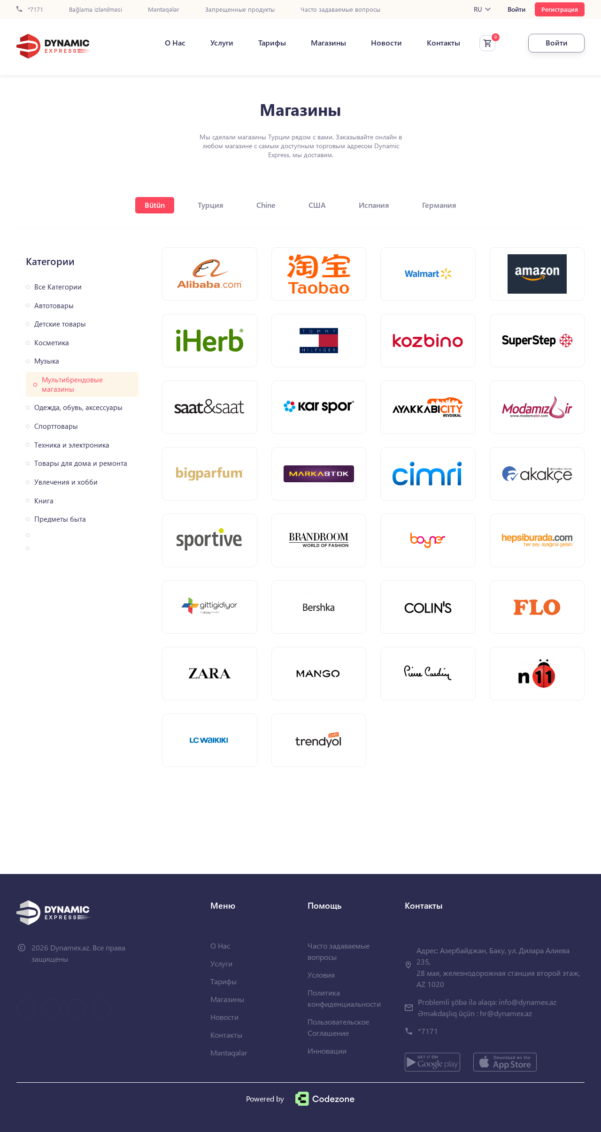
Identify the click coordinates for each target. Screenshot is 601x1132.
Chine (266, 205)
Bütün (155, 205)
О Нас (175, 42)
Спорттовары (56, 426)
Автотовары (54, 305)
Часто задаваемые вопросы (340, 9)
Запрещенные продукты (240, 9)
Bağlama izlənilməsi (95, 9)
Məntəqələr (163, 9)
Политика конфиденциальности (344, 998)
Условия (321, 975)
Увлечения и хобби (66, 482)
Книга (44, 500)
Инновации (327, 1051)
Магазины (328, 42)
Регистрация (559, 9)
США (317, 205)
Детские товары (60, 323)
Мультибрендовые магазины (72, 384)
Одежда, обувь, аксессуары (78, 407)
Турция (210, 205)
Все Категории (58, 286)
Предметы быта (60, 519)
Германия (439, 205)
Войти (516, 9)
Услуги (221, 42)
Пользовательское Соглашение (338, 1027)
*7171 (34, 9)
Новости (386, 42)
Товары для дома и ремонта (80, 463)
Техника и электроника (71, 445)
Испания (374, 205)
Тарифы (272, 42)
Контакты (443, 42)
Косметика (51, 342)
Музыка (46, 361)
